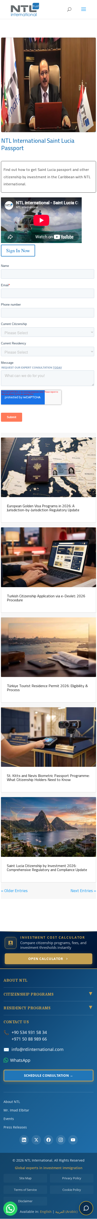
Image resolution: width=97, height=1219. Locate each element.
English (46, 1211)
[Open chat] (86, 1208)
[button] (10, 1209)
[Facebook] (48, 1140)
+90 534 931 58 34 (29, 1032)
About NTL (12, 1101)
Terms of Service (25, 1190)
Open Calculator (45, 958)
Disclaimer (25, 1201)
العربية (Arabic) (66, 1211)
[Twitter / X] (36, 1140)
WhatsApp (20, 1060)
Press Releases (15, 1127)
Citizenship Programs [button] (48, 994)
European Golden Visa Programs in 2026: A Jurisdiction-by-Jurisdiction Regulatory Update (43, 507)
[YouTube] (73, 1140)
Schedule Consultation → (48, 1075)
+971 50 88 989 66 (29, 1039)
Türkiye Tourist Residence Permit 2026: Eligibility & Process (47, 687)
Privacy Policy (71, 1178)
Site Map (25, 1178)
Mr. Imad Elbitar (16, 1110)
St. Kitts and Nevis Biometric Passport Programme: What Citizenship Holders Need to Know (48, 777)
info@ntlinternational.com (38, 1049)
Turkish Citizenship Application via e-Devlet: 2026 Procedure (46, 597)
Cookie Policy (71, 1190)
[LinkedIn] (24, 1140)
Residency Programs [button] (48, 1008)
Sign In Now (18, 250)
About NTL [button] (16, 980)
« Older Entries (14, 890)
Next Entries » (83, 890)
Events (9, 1118)
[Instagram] (60, 1140)
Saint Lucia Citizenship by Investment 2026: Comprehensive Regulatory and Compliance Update (47, 867)
